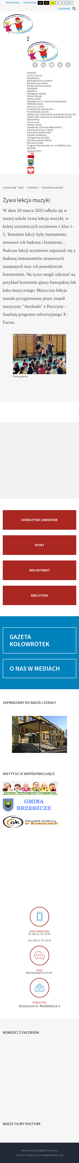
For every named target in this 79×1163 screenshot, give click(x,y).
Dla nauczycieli (35, 142)
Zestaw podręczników (39, 140)
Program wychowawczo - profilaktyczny (49, 145)
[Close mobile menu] (28, 40)
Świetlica (32, 91)
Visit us (39, 988)
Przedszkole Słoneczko (40, 109)
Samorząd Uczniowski (39, 85)
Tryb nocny (30, 2)
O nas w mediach (35, 668)
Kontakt (34, 149)
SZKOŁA (34, 74)
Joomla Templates (26, 1155)
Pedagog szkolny (36, 93)
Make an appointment (39, 916)
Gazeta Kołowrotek (29, 640)
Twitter (60, 65)
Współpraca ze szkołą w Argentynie (47, 101)
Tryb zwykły (13, 2)
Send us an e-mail (39, 955)
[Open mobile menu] (28, 37)
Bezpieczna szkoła (37, 83)
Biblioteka (39, 595)
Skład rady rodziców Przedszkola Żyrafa (49, 117)
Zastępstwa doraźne (38, 137)
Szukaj (74, 8)
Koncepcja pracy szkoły (40, 130)
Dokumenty (33, 121)
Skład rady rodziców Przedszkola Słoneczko (51, 114)
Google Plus (68, 65)
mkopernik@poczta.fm (39, 972)
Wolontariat (39, 570)
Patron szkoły (34, 96)
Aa (40, 2)
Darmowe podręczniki (39, 132)
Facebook (35, 65)
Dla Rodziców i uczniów (39, 80)
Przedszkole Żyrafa (38, 111)
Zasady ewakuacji (36, 135)
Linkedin (43, 65)
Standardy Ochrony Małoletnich (44, 127)
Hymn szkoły (34, 98)
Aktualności (33, 78)
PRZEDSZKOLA (35, 105)
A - (58, 2)
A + (70, 2)
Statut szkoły (34, 124)
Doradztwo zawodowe (39, 520)
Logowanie (64, 8)
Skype (52, 65)
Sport (39, 545)
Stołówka (32, 88)
